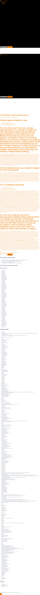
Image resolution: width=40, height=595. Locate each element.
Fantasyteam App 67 (5, 432)
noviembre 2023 (4, 294)
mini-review (3, 463)
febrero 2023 (4, 301)
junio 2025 (3, 281)
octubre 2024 (4, 287)
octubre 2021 (4, 314)
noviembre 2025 (4, 277)
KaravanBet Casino (5, 451)
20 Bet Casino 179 (5, 364)
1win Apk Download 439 (5, 339)
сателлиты (3, 575)
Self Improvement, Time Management (7, 538)
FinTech (3, 434)
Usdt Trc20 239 (4, 562)
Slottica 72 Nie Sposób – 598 (6, 546)
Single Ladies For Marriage (6, 539)
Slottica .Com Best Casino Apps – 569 (7, 545)
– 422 (2, 331)
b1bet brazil (3, 380)
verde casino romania (5, 566)
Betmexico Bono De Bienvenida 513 (7, 392)
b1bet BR (3, 379)
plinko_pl (3, 521)
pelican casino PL (4, 505)
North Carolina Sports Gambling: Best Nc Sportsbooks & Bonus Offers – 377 (13, 495)
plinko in (3, 519)
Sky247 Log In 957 (5, 541)
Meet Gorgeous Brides (5, 461)
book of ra (3, 405)
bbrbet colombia (4, 383)
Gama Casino (4, 437)
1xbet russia (4, 361)
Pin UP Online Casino (5, 510)
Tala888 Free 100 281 (5, 560)
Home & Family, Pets (5, 445)
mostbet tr (3, 485)
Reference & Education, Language (7, 531)
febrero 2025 (4, 284)
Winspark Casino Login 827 (6, 570)
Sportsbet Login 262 (5, 557)
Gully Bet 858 (4, 444)
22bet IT (3, 367)
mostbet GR (3, 480)
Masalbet (3, 459)
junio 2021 (3, 317)
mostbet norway (4, 483)
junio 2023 (3, 298)
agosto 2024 (4, 289)
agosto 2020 (4, 325)
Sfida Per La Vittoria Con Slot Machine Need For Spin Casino (11, 261)
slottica (3, 544)
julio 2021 (3, 316)
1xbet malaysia (4, 358)
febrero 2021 (4, 320)
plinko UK (3, 520)
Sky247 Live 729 (4, 540)
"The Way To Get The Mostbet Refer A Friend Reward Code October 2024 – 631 (14, 335)
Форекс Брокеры (3, 577)
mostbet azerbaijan (5, 474)
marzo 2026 (4, 274)
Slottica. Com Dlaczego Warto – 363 (7, 553)
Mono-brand (3, 467)
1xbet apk (3, 350)
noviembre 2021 (4, 313)
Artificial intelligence (5, 371)
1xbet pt (3, 359)
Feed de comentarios (5, 585)
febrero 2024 (4, 292)
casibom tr (3, 410)
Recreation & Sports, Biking (6, 530)
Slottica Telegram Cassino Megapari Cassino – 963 (9, 551)
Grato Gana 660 (4, 441)
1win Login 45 (4, 345)
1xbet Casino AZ (4, 353)
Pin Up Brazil (3, 508)
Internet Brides (4, 447)
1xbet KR (3, 357)
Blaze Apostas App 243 (5, 401)
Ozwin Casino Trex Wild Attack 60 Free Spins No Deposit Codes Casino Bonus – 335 (15, 501)
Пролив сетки (3, 574)
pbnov (2, 504)
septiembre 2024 (4, 288)
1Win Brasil (3, 341)
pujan (2, 524)
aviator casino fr (4, 375)
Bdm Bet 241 (4, 386)
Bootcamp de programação (6, 407)
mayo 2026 (3, 272)
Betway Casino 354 (5, 396)
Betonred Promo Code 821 (6, 394)
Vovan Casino (4, 567)
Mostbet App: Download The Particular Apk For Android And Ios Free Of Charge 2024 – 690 (16, 472)
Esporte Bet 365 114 (5, 429)
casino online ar (4, 415)
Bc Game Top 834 (4, 385)
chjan (2, 422)
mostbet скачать (4, 487)
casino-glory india (4, 419)
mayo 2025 (3, 282)
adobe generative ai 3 (5, 370)
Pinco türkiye (3, 512)
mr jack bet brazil (4, 490)
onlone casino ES (4, 497)
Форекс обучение (3, 578)
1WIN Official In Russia (5, 346)
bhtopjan (3, 399)
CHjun (2, 423)
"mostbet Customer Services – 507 (7, 334)
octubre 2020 (4, 323)
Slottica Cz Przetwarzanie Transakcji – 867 (8, 549)
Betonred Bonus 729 (5, 393)
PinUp (2, 513)
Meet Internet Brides (5, 462)
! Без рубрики (3, 332)
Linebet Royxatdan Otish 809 (6, 457)
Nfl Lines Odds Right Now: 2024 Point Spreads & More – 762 (11, 494)
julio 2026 (3, 271)
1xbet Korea (3, 356)
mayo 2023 (3, 299)
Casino (3, 412)
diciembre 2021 (4, 312)
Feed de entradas (4, 584)
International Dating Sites (6, 446)
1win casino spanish (5, 342)
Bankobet (3, 381)
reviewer (3, 534)
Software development (5, 556)
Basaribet (3, 382)
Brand (2, 409)
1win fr (3, 343)
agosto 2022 (4, 306)
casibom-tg (3, 411)
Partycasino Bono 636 (5, 502)
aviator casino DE (4, 374)
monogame (3, 469)
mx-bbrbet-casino (4, 491)
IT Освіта (3, 450)
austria (3, 372)
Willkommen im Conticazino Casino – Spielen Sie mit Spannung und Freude (13, 260)
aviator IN (3, 376)
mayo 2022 (3, 308)
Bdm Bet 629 (4, 387)
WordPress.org (4, 586)
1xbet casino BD (4, 354)
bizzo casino (3, 400)
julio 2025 (3, 280)
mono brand (3, 465)
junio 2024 (3, 290)
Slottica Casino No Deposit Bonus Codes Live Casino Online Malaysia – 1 (13, 548)
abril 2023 (3, 300)
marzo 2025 (3, 283)
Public (2, 523)
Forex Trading (4, 435)
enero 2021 (3, 321)
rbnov (2, 528)
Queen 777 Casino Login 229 (6, 526)
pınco (2, 517)
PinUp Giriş (3, 515)
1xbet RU (3, 360)
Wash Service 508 (4, 569)
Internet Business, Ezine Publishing (7, 448)
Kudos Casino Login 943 (5, 455)
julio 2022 (3, 307)
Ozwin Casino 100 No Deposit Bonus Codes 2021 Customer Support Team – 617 (14, 499)
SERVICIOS (4, 51)
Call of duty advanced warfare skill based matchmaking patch (14, 175)
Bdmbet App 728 (4, 389)
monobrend (3, 468)
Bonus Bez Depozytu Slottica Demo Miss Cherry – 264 (10, 404)
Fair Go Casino (4, 430)
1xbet (2, 349)
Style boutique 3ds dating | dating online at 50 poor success (9, 252)
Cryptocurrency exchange (6, 427)
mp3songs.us (23, 193)
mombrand (3, 464)
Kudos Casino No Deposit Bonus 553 (7, 456)
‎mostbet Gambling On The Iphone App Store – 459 (9, 479)
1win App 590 (4, 340)
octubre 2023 (4, 295)
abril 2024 (3, 291)
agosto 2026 (4, 270)
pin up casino (4, 509)
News (2, 493)
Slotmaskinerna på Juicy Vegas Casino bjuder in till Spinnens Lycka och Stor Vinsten (14, 259)
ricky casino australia (5, 535)
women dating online (5, 571)
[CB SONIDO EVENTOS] (4, 54)
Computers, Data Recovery (6, 425)
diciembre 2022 (4, 303)
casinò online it (4, 416)
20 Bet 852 (3, 363)
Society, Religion (4, 555)
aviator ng (3, 378)
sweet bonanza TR (4, 559)
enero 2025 (3, 285)
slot (2, 542)
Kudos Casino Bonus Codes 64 (6, 454)
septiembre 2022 (4, 305)
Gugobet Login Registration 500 (7, 443)
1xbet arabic (3, 351)
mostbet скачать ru (4, 488)
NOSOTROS (4, 2)
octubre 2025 (4, 278)
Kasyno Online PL (4, 452)
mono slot (3, 466)
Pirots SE (3, 516)
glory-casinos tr (4, 440)
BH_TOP (3, 398)
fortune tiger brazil (4, 436)
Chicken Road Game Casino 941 (7, 421)
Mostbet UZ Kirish (4, 486)
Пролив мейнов (3, 573)
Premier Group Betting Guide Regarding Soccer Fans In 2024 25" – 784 (12, 522)
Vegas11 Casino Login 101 (6, 563)
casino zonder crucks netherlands (7, 418)
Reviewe (3, 533)
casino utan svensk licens (5, 417)
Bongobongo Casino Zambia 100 (7, 403)
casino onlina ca (4, 414)
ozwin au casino (4, 498)
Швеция (2, 579)
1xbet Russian (4, 362)
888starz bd (4, 369)
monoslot (3, 470)
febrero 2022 (4, 311)
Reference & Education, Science (6, 532)
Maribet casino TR (4, 458)
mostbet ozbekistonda (5, 484)
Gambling (3, 438)
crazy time (3, 426)
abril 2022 (3, 309)
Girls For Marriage (4, 439)
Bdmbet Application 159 (5, 390)
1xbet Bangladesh (4, 352)
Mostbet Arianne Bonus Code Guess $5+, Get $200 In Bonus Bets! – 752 (13, 473)
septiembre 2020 (4, 324)
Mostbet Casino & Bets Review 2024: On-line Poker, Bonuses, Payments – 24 (14, 477)
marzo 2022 (4, 310)
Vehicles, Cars (4, 564)
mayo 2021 (3, 318)
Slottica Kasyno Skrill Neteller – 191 (7, 550)
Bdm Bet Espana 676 (5, 388)
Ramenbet (3, 527)
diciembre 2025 (4, 276)
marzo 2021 (3, 319)
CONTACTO (3, 3)
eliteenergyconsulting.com (6, 428)
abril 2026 (3, 273)
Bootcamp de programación (6, 408)
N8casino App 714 (4, 492)
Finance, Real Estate (5, 433)
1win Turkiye (3, 347)
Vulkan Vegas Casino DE (5, 568)
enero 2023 (3, 302)
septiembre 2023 (4, 296)
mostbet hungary (4, 481)
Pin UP (3, 506)
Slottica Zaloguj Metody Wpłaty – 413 (7, 552)
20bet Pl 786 (4, 365)
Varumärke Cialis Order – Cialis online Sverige (7, 253)
